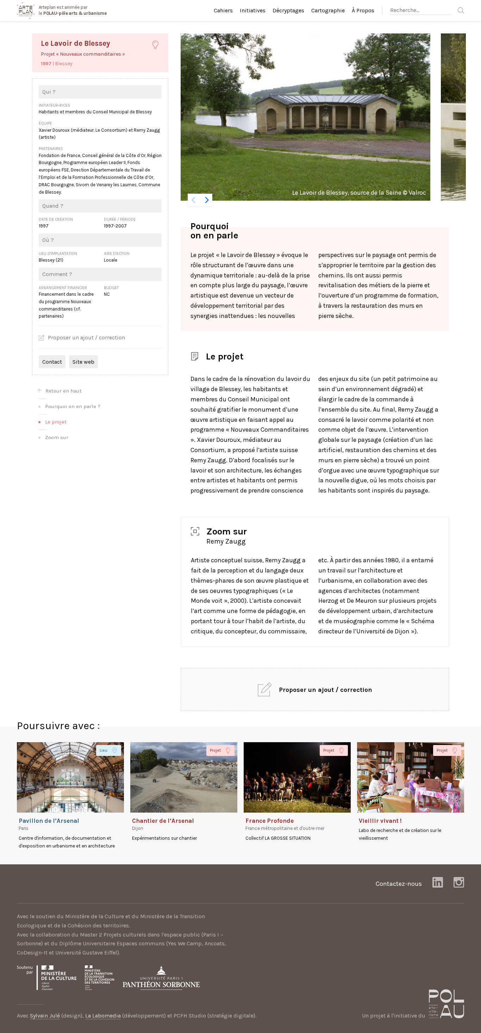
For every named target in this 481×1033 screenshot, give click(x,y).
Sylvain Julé (45, 1015)
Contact (52, 361)
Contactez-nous (399, 884)
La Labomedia (103, 1015)
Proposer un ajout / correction (86, 337)
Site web (83, 361)
